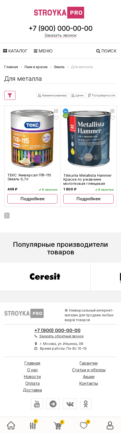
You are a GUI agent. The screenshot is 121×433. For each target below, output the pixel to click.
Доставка (32, 390)
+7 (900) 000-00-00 (60, 28)
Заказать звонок (60, 35)
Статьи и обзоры (89, 369)
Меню (45, 51)
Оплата (32, 383)
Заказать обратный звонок (61, 336)
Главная (32, 363)
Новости (32, 376)
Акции (89, 376)
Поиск (108, 51)
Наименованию (54, 95)
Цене (79, 95)
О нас (32, 369)
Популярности (103, 95)
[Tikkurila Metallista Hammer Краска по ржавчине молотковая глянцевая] (88, 139)
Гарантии (89, 363)
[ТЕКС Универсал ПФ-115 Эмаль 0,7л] (32, 139)
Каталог (17, 51)
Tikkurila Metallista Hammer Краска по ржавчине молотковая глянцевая (87, 179)
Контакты (88, 383)
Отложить (56, 118)
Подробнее (32, 198)
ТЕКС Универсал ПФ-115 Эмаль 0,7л (29, 177)
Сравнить (56, 110)
